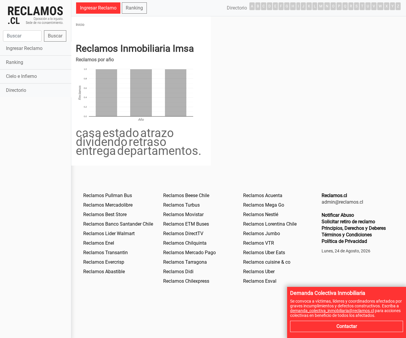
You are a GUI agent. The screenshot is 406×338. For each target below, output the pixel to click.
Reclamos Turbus (181, 205)
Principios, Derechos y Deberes (354, 228)
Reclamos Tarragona (185, 262)
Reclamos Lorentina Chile (270, 224)
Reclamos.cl (334, 195)
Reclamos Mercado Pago (189, 252)
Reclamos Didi (178, 271)
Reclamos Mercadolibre (108, 205)
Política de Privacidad (344, 241)
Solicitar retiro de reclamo (348, 221)
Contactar (346, 326)
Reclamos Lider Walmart (109, 233)
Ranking (14, 62)
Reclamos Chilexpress (186, 281)
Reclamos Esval (259, 281)
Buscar (55, 36)
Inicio (80, 25)
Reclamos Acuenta (262, 195)
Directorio (16, 90)
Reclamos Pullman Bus (107, 195)
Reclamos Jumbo (261, 233)
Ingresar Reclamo (24, 48)
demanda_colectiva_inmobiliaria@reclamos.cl (332, 310)
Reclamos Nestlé (260, 214)
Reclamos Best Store (105, 214)
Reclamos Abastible (104, 271)
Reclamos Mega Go (263, 205)
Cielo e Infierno (21, 76)
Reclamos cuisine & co (266, 262)
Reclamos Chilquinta (185, 243)
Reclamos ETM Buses (186, 224)
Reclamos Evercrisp (103, 262)
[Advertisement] (35, 192)
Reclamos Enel (98, 243)
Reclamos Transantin (105, 252)
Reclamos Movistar (183, 214)
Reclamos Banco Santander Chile (118, 224)
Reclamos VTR (258, 243)
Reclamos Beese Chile (186, 195)
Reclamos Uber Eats (264, 252)
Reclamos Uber (259, 271)
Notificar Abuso (338, 215)
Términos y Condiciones (347, 235)
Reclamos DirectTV (183, 233)
